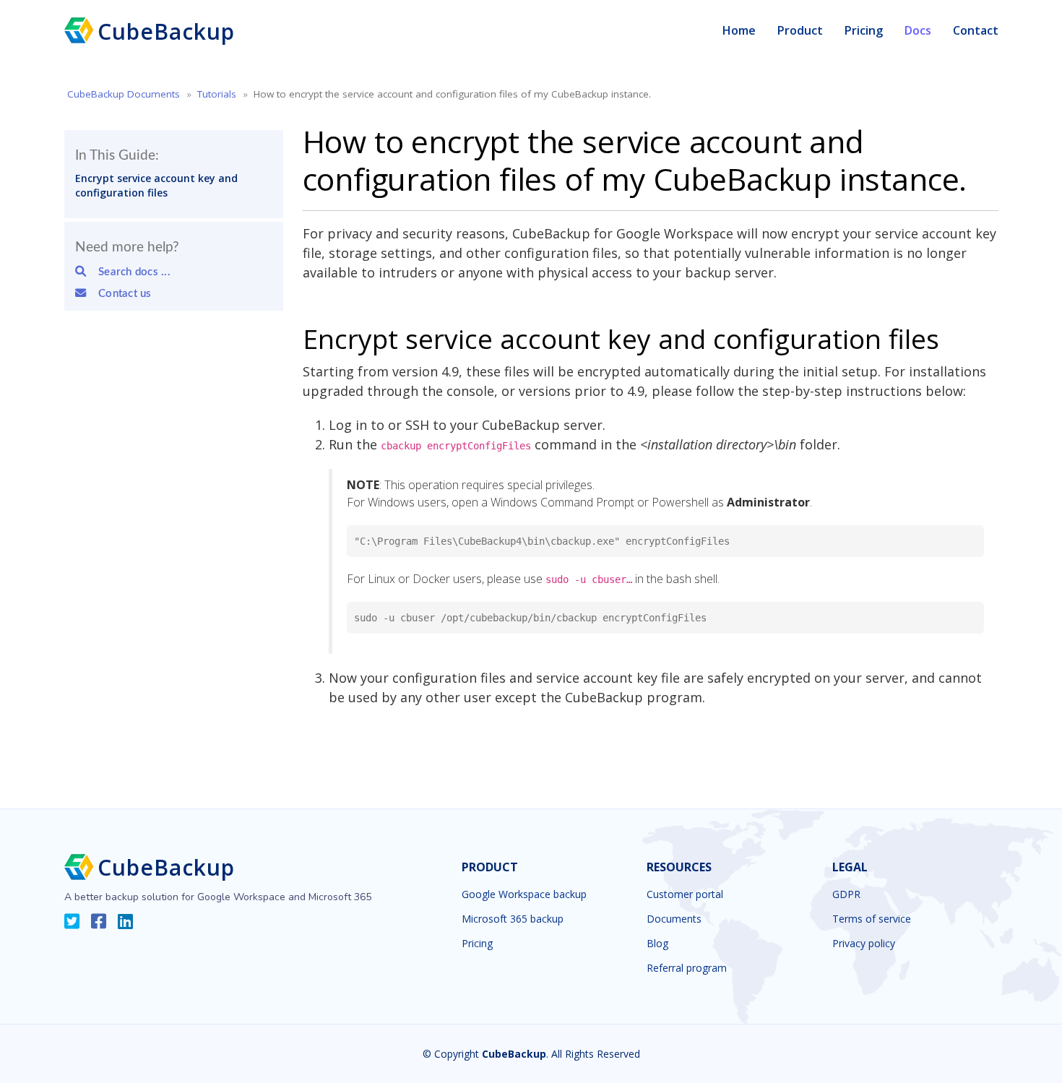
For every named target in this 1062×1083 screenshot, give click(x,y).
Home (739, 30)
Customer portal (685, 894)
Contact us (120, 293)
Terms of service (871, 919)
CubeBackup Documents (123, 93)
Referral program (687, 968)
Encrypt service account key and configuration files (156, 185)
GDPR (846, 894)
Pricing (864, 30)
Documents (674, 919)
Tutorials (216, 93)
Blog (657, 944)
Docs (918, 30)
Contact (975, 30)
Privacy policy (863, 944)
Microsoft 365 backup (513, 919)
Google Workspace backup (524, 894)
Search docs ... (129, 272)
